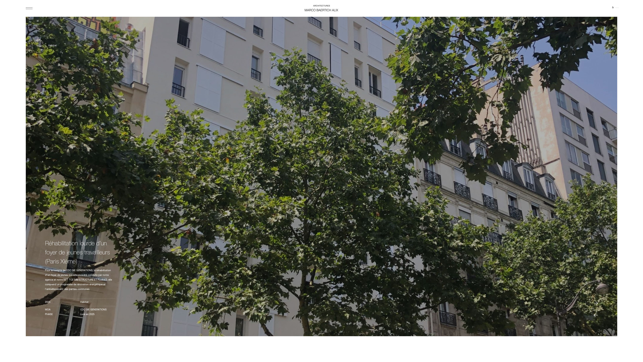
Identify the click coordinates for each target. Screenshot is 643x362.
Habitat (52, 46)
